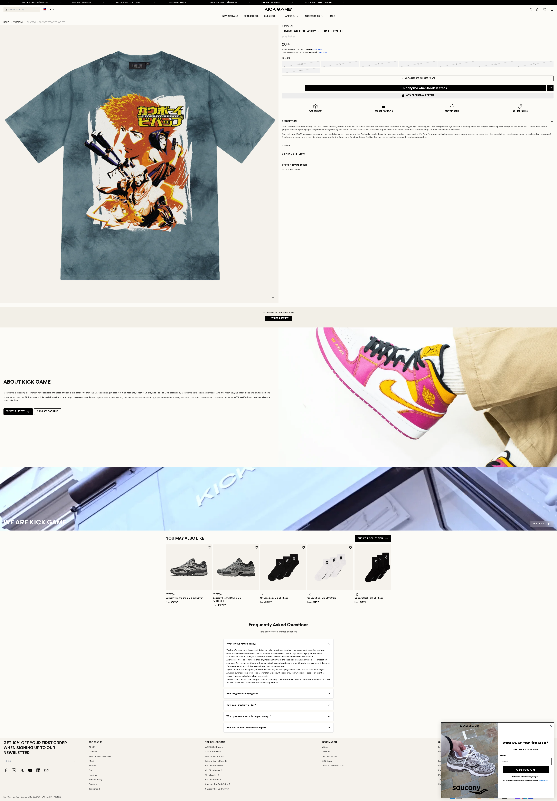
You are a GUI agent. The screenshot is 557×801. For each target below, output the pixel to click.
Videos (325, 747)
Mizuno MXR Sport (214, 756)
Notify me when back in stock (425, 88)
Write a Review (281, 319)
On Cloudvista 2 (213, 780)
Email (503, 755)
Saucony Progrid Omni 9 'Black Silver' (184, 598)
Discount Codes (330, 756)
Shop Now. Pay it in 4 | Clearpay (56, 2)
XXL (538, 65)
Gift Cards (327, 761)
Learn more (317, 49)
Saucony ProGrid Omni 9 (217, 789)
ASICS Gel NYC (213, 752)
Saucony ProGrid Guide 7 (217, 784)
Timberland (94, 789)
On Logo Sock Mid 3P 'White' (321, 598)
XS (344, 65)
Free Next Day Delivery (103, 2)
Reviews (326, 752)
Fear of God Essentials (100, 756)
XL (499, 65)
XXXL (305, 71)
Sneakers (269, 16)
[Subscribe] (74, 761)
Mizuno (92, 766)
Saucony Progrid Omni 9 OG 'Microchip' (227, 599)
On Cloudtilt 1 (212, 775)
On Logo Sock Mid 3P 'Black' (274, 598)
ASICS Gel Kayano (214, 747)
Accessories (312, 16)
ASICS (92, 747)
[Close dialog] (551, 726)
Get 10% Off (526, 769)
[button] (272, 16)
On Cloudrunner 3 (214, 770)
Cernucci (93, 752)
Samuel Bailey (95, 780)
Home (6, 22)
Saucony (93, 784)
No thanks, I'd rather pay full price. (526, 777)
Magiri (92, 761)
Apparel (290, 16)
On (90, 770)
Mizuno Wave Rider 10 (216, 761)
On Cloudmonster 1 (214, 766)
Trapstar (18, 22)
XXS (305, 65)
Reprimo (93, 775)
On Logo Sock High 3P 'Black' (369, 598)
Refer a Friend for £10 (332, 766)
